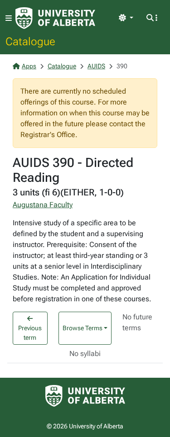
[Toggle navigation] (8, 18)
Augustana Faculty (43, 204)
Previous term (30, 332)
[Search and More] (152, 18)
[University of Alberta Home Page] (55, 18)
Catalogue (30, 41)
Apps (29, 66)
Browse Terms (82, 328)
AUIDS (96, 66)
